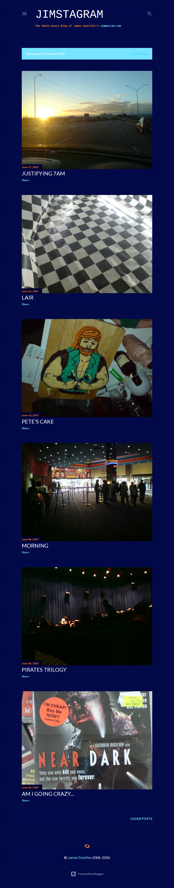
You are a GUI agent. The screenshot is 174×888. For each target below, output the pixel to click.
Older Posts (141, 819)
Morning (35, 545)
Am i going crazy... (48, 793)
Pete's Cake (38, 421)
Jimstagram (69, 14)
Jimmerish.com (110, 26)
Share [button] (25, 180)
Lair (28, 297)
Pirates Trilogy (44, 669)
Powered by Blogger (91, 874)
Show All (141, 53)
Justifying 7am (43, 173)
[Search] (149, 12)
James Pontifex (80, 857)
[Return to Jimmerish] (87, 846)
